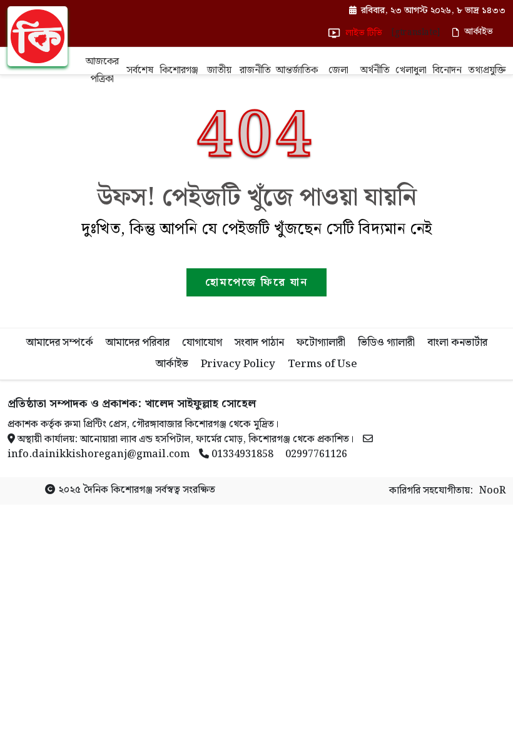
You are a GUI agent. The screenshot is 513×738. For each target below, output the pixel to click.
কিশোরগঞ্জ (179, 70)
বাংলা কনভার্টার (457, 342)
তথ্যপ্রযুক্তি (486, 70)
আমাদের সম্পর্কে (59, 342)
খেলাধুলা (411, 70)
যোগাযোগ (202, 342)
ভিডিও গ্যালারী (386, 342)
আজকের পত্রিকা (102, 70)
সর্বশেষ (139, 70)
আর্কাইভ (172, 364)
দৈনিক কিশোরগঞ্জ (118, 490)
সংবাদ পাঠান (259, 342)
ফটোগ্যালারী (321, 342)
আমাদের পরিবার (138, 342)
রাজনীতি (255, 70)
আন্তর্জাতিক (297, 70)
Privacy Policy (238, 364)
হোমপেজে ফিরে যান (256, 282)
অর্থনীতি (375, 70)
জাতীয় (219, 70)
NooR (492, 491)
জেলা (338, 70)
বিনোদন (447, 70)
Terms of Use (322, 364)
